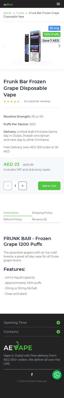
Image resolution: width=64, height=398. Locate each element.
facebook (32, 374)
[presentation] (59, 46)
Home (7, 13)
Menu (58, 4)
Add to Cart (49, 185)
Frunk (20, 13)
